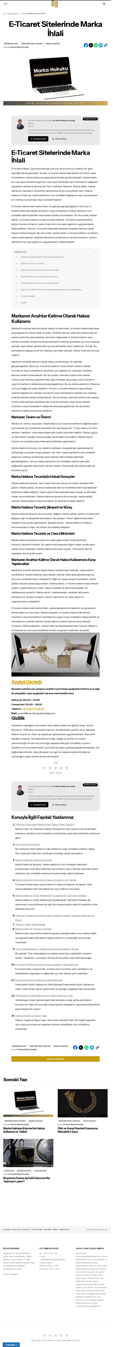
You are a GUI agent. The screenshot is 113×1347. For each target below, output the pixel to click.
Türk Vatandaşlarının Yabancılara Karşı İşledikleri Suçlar (47, 949)
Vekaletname (64, 1229)
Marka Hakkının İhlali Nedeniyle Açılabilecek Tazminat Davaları (51, 895)
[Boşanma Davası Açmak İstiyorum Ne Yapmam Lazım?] (28, 1153)
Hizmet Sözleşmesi (10, 1274)
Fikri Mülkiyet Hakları (27, 844)
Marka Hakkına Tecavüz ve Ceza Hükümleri (40, 283)
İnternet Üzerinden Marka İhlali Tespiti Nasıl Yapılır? (45, 824)
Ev (4, 13)
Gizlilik (23, 302)
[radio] (44, 767)
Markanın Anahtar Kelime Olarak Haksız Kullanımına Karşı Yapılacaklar (51, 289)
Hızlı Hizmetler (37, 1229)
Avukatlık (9, 1171)
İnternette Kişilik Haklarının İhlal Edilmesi (39, 980)
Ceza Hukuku (40, 1171)
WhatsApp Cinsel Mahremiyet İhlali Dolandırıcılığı (44, 995)
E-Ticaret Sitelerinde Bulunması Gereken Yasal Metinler (46, 964)
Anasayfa (7, 1229)
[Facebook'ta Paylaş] (85, 45)
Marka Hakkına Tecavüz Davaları (33, 860)
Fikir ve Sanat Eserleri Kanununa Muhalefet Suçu (78, 1130)
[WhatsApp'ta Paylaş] (95, 45)
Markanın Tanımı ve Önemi (33, 263)
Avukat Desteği (27, 296)
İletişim (55, 1229)
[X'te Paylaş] (90, 45)
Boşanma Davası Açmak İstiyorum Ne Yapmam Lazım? (26, 1179)
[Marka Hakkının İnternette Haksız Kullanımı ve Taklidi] (28, 1103)
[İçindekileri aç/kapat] (95, 252)
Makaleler (48, 1229)
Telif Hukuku (89, 1121)
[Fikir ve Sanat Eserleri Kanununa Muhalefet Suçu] (83, 1103)
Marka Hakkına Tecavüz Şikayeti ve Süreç (39, 276)
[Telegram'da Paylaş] (100, 45)
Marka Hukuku (53, 44)
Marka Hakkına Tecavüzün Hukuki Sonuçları (40, 270)
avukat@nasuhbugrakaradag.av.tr (53, 1259)
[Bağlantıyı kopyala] (105, 45)
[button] (5, 4)
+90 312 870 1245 (50, 1253)
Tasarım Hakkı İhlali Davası (30, 924)
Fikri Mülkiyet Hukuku (32, 44)
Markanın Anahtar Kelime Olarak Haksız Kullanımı (42, 257)
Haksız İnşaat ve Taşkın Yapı (31, 1015)
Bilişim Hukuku (13, 13)
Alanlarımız (26, 1229)
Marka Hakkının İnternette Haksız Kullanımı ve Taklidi (45, 880)
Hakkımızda (16, 1229)
